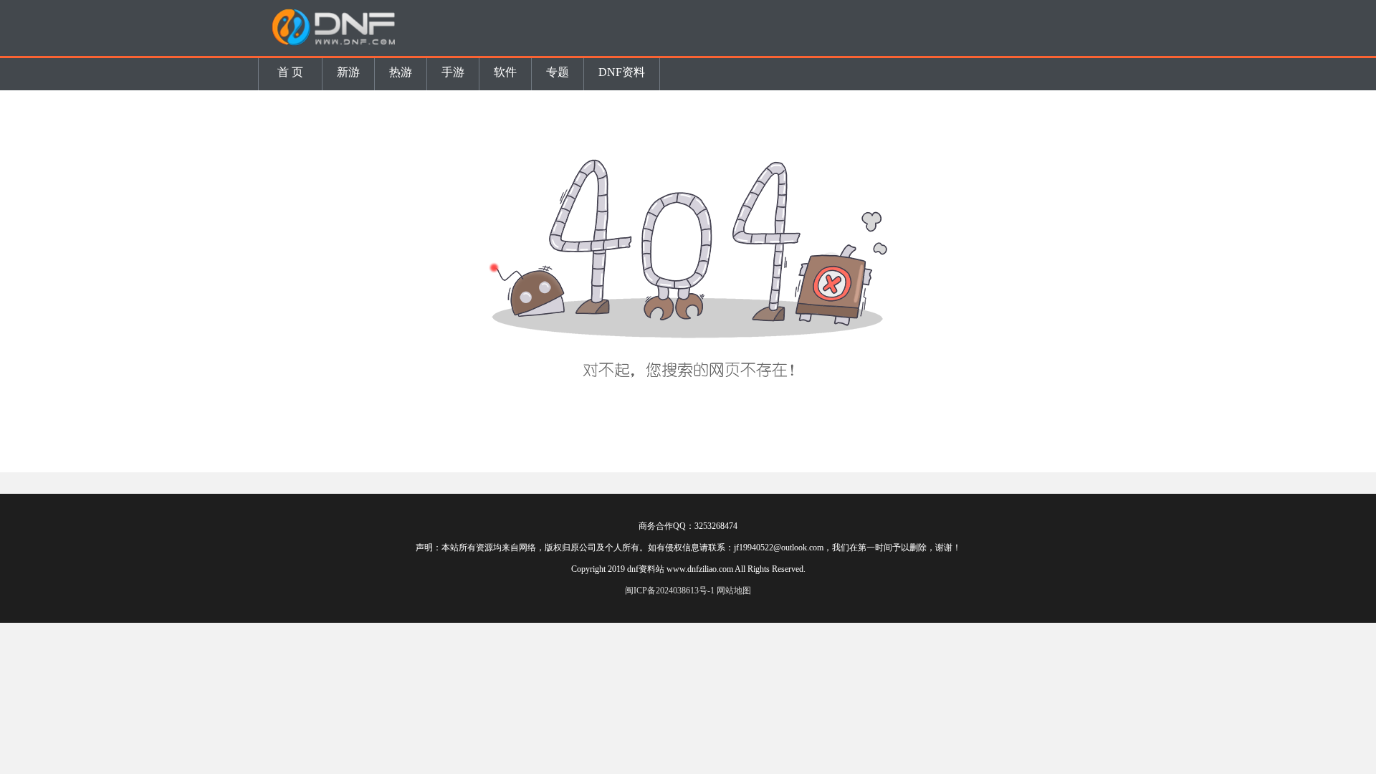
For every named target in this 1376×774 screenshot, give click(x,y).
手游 (452, 72)
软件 (505, 72)
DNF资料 (621, 72)
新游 (348, 72)
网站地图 (734, 591)
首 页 (290, 72)
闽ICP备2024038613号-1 (670, 591)
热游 (400, 72)
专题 (557, 72)
